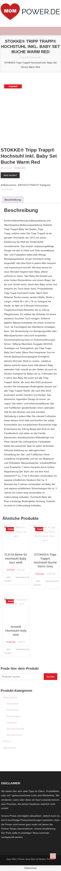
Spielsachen (9, 747)
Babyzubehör (10, 697)
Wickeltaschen (14, 735)
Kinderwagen (14, 716)
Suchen (50, 676)
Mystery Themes (46, 859)
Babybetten (13, 703)
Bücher (7, 741)
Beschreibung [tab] (13, 199)
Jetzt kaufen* (10, 175)
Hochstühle (7, 189)
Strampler (12, 722)
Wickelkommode (15, 728)
